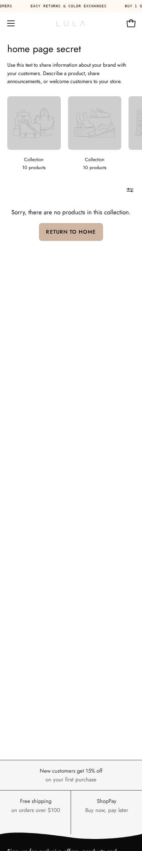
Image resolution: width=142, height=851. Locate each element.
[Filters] (130, 190)
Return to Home (71, 231)
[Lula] (71, 23)
